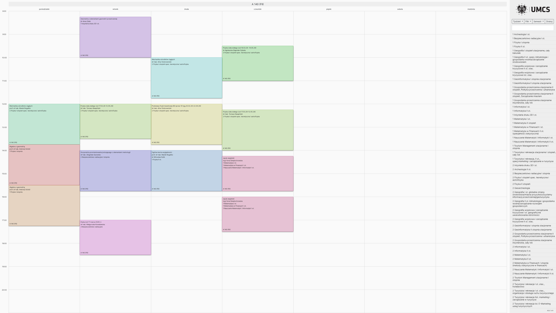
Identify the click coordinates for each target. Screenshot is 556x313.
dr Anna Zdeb (86, 21)
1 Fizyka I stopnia (16, 151)
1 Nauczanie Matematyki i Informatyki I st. (238, 168)
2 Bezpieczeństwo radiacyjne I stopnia (95, 157)
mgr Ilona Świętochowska (233, 161)
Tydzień (517, 21)
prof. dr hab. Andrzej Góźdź (20, 149)
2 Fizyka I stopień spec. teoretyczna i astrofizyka (241, 53)
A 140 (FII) (84, 55)
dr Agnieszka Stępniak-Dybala (234, 50)
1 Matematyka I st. (230, 163)
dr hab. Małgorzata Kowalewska (93, 224)
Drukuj (549, 21)
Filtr (527, 21)
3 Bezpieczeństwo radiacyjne (92, 227)
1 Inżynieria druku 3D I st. (90, 24)
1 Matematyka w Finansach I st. (234, 165)
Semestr (538, 21)
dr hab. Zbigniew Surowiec (91, 155)
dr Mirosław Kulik (158, 157)
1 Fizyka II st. (156, 160)
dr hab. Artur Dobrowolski (161, 62)
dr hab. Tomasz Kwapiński (90, 108)
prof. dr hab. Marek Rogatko (20, 108)
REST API (550, 310)
